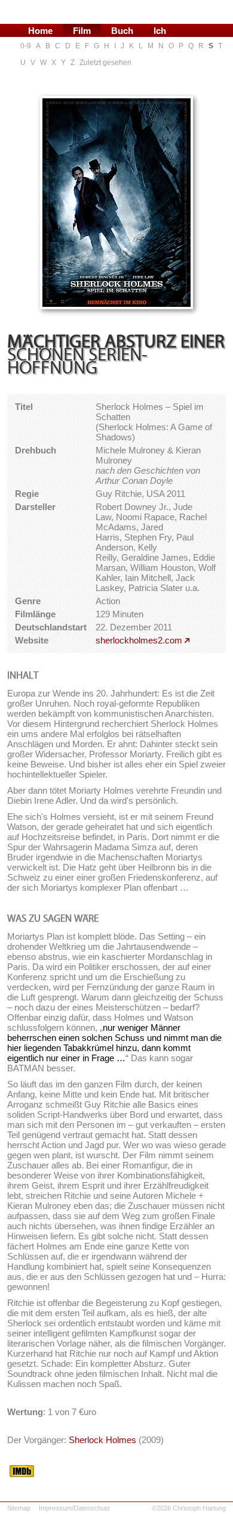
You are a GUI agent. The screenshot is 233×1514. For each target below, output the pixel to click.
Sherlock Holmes (102, 1440)
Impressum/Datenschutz (75, 1508)
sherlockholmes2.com (139, 640)
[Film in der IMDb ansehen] (21, 1473)
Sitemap (18, 1508)
